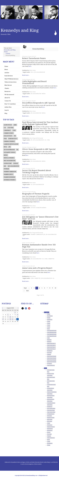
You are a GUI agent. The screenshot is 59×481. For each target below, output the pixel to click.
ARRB (15, 124)
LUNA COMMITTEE (49, 258)
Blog (6, 113)
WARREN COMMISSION (10, 171)
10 (55, 288)
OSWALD (15, 163)
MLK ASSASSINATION (9, 160)
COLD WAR (10, 127)
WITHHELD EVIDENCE (9, 179)
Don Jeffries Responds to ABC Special (38, 103)
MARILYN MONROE (41, 207)
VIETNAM (6, 168)
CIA (5, 127)
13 (10, 317)
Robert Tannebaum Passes (34, 58)
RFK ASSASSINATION (13, 166)
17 (3, 319)
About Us (7, 97)
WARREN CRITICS (8, 174)
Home (6, 66)
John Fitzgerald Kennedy (36, 138)
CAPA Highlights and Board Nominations (34, 82)
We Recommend (9, 94)
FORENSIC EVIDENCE (9, 141)
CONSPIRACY (7, 130)
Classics (7, 88)
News (6, 69)
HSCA (5, 146)
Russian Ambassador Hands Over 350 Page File (39, 246)
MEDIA (5, 155)
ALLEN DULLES (8, 124)
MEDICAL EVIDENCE (9, 157)
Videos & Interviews (10, 82)
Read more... (26, 75)
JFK (9, 146)
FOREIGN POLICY (12, 138)
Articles (7, 72)
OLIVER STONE (8, 163)
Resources (7, 91)
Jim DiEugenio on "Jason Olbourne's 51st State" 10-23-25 (40, 218)
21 (12, 319)
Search (7, 110)
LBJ (17, 149)
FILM (5, 138)
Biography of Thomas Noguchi (35, 194)
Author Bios (8, 107)
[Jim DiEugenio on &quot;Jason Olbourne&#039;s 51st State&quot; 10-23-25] (27, 222)
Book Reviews (9, 76)
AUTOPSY (33, 207)
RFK (5, 166)
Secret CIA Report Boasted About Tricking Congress (36, 171)
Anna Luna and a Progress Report (37, 268)
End (27, 290)
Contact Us (8, 101)
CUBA (14, 130)
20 (10, 319)
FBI (15, 135)
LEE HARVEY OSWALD (9, 152)
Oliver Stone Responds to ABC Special (39, 149)
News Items (33, 70)
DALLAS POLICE (8, 135)
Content (8, 53)
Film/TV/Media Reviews (11, 79)
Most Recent (8, 85)
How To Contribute (10, 104)
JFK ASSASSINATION (9, 149)
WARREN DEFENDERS (9, 177)
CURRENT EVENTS (8, 133)
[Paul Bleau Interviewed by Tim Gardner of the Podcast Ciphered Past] (27, 128)
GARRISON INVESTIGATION (11, 144)
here (30, 66)
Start (25, 288)
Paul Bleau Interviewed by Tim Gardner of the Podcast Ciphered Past (40, 123)
